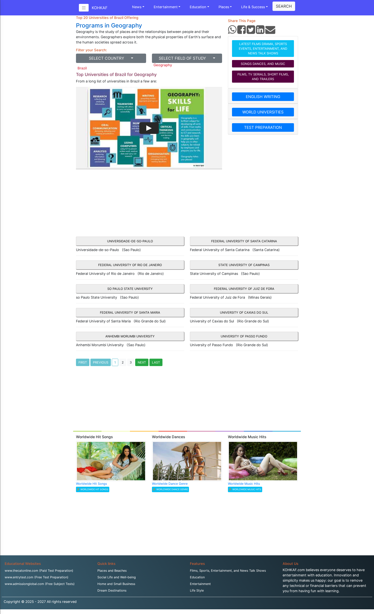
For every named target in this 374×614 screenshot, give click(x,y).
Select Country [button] (109, 58)
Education (198, 7)
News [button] (136, 7)
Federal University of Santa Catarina (244, 241)
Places (224, 7)
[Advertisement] (149, 205)
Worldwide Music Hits (244, 484)
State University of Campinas (244, 265)
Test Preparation (263, 127)
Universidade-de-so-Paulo (130, 241)
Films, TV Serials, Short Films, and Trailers (263, 76)
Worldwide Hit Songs (91, 484)
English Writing (263, 96)
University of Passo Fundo (244, 336)
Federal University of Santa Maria (130, 312)
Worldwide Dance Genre (170, 484)
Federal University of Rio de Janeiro (130, 265)
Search (284, 6)
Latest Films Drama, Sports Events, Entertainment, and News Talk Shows (263, 48)
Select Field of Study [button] (185, 58)
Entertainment (166, 7)
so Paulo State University (130, 289)
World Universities (263, 112)
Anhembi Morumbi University (130, 336)
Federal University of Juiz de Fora (244, 289)
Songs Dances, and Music (263, 64)
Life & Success (253, 7)
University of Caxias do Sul (244, 312)
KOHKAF (100, 7)
